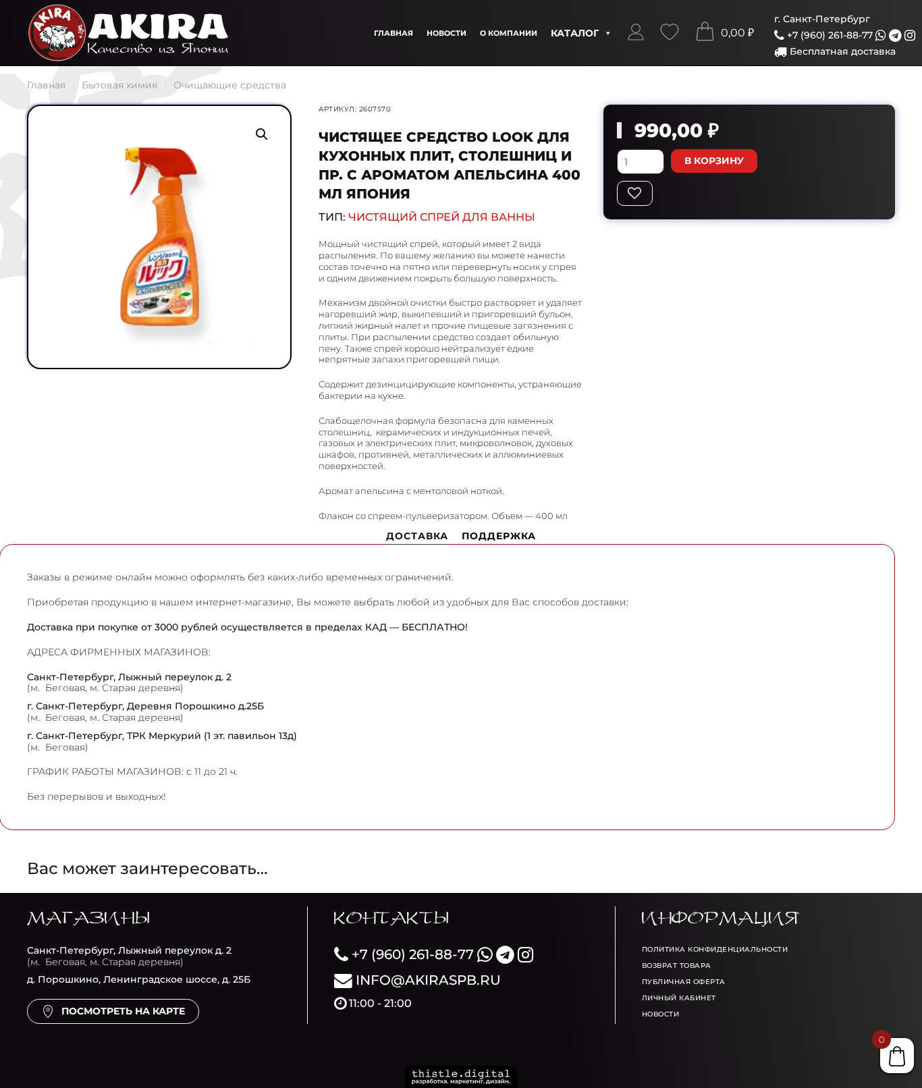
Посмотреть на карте (123, 1011)
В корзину (714, 161)
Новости (446, 33)
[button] (636, 33)
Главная (393, 33)
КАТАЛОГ (575, 33)
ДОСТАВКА (417, 536)
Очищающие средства (229, 85)
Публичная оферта (684, 981)
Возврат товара (676, 965)
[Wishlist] (669, 33)
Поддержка (499, 536)
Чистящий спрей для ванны (441, 217)
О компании (508, 33)
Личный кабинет (679, 998)
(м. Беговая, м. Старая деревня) (129, 956)
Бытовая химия (119, 85)
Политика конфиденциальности (715, 949)
